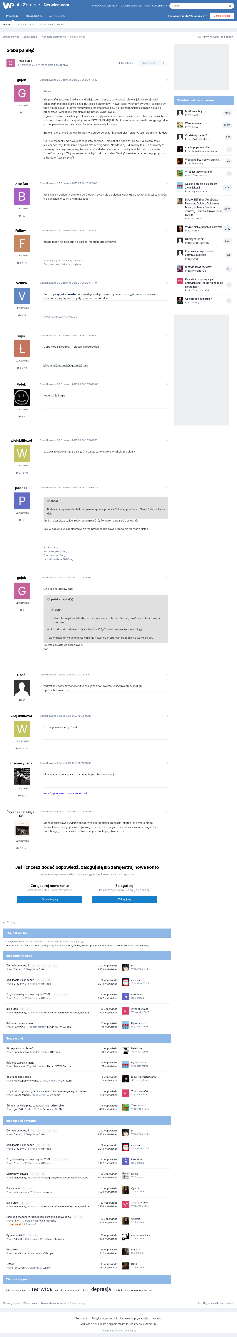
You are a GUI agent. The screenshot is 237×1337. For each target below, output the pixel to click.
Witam (49, 1191)
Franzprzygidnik (44, 945)
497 (23, 795)
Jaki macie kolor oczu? (20, 979)
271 (23, 519)
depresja (101, 1289)
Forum (7, 24)
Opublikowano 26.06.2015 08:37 (69, 487)
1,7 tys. (23, 262)
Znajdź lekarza (131, 5)
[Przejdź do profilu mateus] (125, 1251)
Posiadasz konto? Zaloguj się (186, 15)
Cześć (10, 1263)
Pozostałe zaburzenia (54, 64)
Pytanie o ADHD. (16, 1235)
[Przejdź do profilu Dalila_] (125, 1265)
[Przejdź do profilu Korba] (180, 229)
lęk (56, 1289)
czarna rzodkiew (141, 1235)
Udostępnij (126, 62)
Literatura (66, 1080)
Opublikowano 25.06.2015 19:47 (68, 335)
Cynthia (135, 1188)
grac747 (18, 1109)
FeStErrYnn (20, 1267)
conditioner (20, 1253)
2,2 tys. (23, 848)
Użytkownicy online (51, 24)
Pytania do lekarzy (104, 5)
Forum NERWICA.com (59, 1026)
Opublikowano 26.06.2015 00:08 (69, 384)
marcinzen (114, 945)
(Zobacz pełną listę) (71, 941)
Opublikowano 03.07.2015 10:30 (65, 762)
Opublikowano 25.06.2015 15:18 (68, 230)
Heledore (136, 1048)
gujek (28, 60)
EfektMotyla (128, 945)
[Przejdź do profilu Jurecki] (125, 982)
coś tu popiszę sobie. (18, 1076)
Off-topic (44, 969)
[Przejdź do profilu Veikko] (22, 296)
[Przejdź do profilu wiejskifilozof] (22, 453)
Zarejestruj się (222, 15)
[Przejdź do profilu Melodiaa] (180, 161)
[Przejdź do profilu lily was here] (125, 1025)
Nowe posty (34, 15)
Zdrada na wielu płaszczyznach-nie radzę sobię (35, 1105)
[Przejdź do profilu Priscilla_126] (180, 268)
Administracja (26, 24)
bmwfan (21, 183)
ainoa (77, 945)
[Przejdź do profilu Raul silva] (125, 996)
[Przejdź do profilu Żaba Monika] (125, 1107)
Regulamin (82, 1318)
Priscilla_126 (199, 270)
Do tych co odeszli (17, 965)
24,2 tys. (23, 472)
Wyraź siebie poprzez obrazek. (203, 227)
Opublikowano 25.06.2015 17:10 (68, 282)
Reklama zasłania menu (20, 1023)
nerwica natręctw (141, 1290)
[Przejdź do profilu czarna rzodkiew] (125, 1237)
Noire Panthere (63, 945)
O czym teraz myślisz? (198, 266)
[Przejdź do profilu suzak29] (180, 201)
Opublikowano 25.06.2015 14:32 (68, 79)
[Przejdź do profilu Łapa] (22, 348)
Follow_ (21, 231)
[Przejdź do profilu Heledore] (125, 1050)
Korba (195, 230)
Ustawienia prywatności (134, 1318)
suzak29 (197, 218)
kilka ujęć (12, 1008)
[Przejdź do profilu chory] (180, 300)
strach (85, 1290)
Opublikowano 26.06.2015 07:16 (68, 440)
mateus (135, 1249)
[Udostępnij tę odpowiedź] (167, 79)
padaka (21, 488)
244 (23, 315)
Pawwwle (19, 1026)
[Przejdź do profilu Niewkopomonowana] (125, 1078)
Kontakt (157, 1318)
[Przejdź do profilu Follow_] (22, 243)
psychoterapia (121, 1290)
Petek (21, 384)
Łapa (21, 336)
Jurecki (135, 979)
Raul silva (136, 994)
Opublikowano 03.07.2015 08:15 (65, 715)
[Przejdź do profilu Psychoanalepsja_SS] (22, 828)
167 (23, 215)
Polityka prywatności (104, 1318)
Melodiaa (197, 163)
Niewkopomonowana (94, 945)
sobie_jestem (21, 1191)
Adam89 (18, 1238)
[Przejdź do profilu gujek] (10, 63)
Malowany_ (142, 945)
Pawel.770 (17, 945)
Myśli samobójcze (195, 111)
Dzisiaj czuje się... (195, 239)
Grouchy (19, 983)
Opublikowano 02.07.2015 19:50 (65, 674)
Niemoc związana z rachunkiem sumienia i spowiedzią (39, 1216)
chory (195, 302)
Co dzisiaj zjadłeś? (196, 135)
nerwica (42, 1289)
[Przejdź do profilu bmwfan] (22, 196)
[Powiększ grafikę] (131, 294)
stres (63, 1290)
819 (23, 416)
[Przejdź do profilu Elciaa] (125, 1175)
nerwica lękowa (20, 1290)
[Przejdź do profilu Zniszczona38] (125, 1011)
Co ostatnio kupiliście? (198, 298)
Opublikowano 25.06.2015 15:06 (68, 183)
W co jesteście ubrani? (20, 1048)
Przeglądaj (12, 15)
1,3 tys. (23, 367)
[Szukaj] (230, 6)
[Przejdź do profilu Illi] (125, 967)
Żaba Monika (21, 1051)
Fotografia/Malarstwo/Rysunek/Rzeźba (66, 1012)
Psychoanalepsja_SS (21, 814)
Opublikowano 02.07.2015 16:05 (65, 577)
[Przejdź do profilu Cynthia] (125, 1190)
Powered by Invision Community (118, 1330)
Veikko (21, 283)
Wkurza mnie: (193, 123)
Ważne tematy (57, 15)
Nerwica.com (56, 5)
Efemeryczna (21, 763)
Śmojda (29, 945)
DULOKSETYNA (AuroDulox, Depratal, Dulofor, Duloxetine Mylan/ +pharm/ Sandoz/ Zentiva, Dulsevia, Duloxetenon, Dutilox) (204, 207)
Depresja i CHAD (52, 1109)
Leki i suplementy (156, 5)
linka (195, 126)
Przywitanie (13, 1188)
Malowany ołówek (17, 1173)
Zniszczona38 (139, 1008)
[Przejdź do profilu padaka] (22, 500)
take (7, 945)
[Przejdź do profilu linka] (180, 125)
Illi (132, 965)
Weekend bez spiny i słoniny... (203, 159)
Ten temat (215, 5)
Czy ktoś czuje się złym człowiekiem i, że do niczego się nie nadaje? (47, 1091)
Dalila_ (17, 969)
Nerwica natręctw (45, 1220)
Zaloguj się (124, 899)
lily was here (138, 1023)
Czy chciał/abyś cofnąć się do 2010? (28, 994)
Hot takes (12, 1249)
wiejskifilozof (21, 440)
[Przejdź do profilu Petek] (22, 397)
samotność (74, 1290)
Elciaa (134, 1173)
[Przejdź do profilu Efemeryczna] (22, 776)
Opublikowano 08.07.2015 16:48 (65, 811)
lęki (8, 1289)
